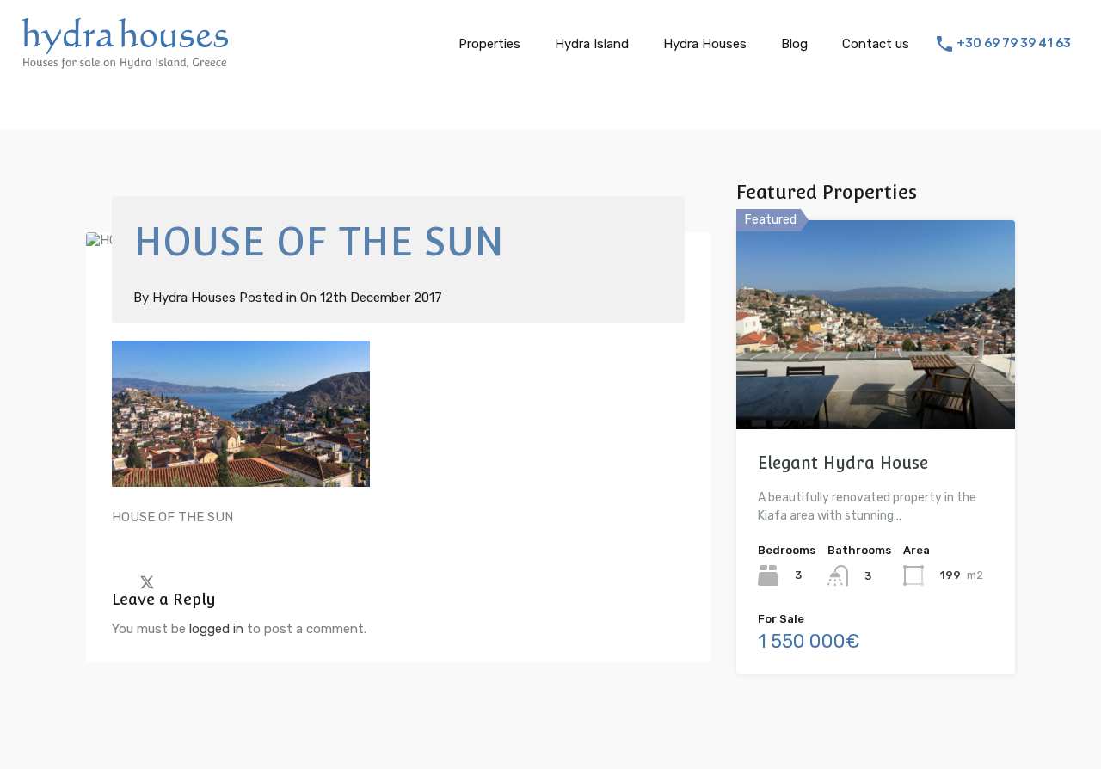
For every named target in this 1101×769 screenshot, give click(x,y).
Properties (489, 44)
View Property (876, 387)
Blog (794, 44)
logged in (216, 629)
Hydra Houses (705, 44)
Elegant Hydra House (843, 462)
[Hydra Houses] (124, 63)
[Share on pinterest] (206, 581)
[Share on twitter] (147, 581)
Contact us (875, 44)
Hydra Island (592, 44)
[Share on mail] (177, 581)
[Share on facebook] (116, 581)
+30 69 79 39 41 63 (1013, 44)
